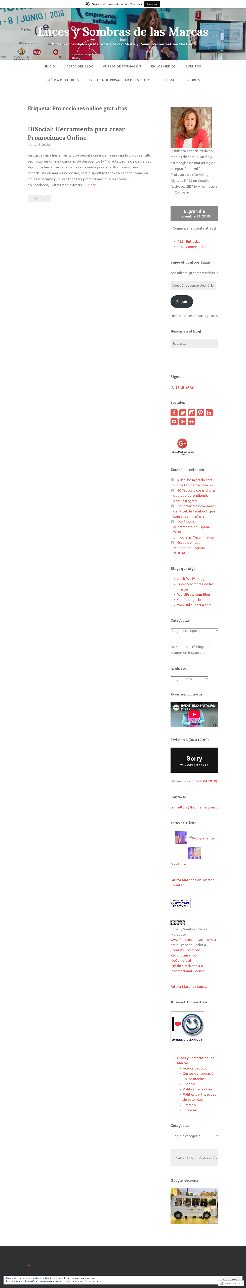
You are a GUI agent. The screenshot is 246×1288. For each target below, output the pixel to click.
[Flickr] (191, 421)
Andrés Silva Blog (191, 579)
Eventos (193, 66)
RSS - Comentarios (191, 247)
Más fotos (178, 864)
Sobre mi (194, 80)
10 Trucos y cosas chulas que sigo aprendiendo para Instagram (194, 495)
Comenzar (152, 4)
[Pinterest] (200, 412)
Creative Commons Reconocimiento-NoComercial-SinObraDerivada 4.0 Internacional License (188, 960)
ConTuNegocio (189, 600)
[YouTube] (174, 421)
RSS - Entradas (188, 241)
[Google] (192, 387)
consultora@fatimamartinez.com (197, 807)
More (91, 185)
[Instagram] (187, 387)
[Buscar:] (194, 343)
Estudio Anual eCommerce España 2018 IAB (189, 548)
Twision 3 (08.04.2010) (199, 781)
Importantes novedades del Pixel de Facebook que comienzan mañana (194, 511)
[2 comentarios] (36, 198)
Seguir (182, 301)
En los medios (163, 66)
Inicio (50, 66)
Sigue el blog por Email (191, 262)
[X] (173, 387)
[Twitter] (182, 412)
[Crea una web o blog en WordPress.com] (29, 1264)
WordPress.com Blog (193, 594)
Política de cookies (61, 80)
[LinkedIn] (182, 387)
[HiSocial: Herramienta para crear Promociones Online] (43, 198)
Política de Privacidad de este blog (121, 80)
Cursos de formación (122, 66)
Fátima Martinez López (189, 986)
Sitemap (169, 80)
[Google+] (182, 421)
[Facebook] (177, 387)
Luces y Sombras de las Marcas (123, 31)
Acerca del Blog (78, 66)
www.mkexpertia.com (194, 605)
